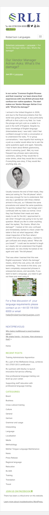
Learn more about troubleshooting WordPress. (23, 501)
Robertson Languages (18, 37)
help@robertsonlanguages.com (23, 314)
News (8, 453)
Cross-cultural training (15, 405)
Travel (8, 484)
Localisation (11, 436)
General (9, 414)
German (9, 418)
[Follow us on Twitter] (32, 26)
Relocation (10, 466)
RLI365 (9, 471)
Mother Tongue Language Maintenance (22, 449)
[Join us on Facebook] (28, 26)
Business (9, 400)
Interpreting (11, 427)
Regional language (14, 462)
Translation (10, 480)
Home (8, 346)
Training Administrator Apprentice (20, 357)
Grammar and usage (14, 422)
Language (18, 74)
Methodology (11, 444)
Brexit (8, 396)
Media (8, 440)
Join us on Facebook (18, 491)
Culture (9, 409)
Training (9, 475)
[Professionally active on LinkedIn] (38, 26)
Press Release (12, 458)
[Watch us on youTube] (35, 26)
